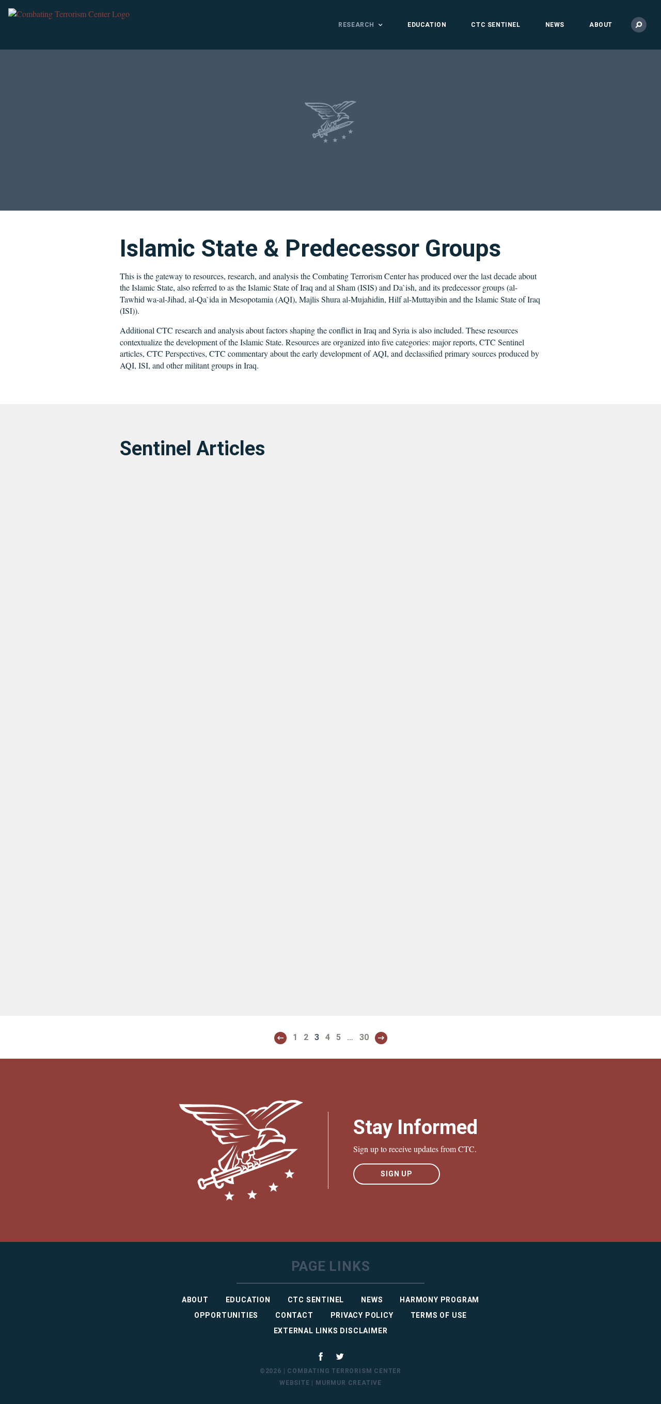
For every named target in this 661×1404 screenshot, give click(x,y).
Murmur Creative (349, 1382)
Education (426, 24)
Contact (294, 1315)
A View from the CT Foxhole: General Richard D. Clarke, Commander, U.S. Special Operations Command (214, 924)
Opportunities (226, 1315)
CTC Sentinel (495, 24)
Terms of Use (439, 1315)
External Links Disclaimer (331, 1331)
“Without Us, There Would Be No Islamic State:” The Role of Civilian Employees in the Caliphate (418, 836)
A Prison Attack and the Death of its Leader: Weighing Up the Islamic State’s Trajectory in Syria (212, 637)
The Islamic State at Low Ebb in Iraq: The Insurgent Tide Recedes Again (423, 721)
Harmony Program (439, 1300)
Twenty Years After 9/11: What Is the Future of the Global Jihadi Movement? (425, 934)
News (554, 24)
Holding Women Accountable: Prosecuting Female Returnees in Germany (206, 836)
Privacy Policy (362, 1315)
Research (356, 24)
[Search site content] (639, 25)
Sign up (397, 1174)
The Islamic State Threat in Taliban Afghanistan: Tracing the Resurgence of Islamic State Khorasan (215, 739)
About (600, 24)
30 (364, 1037)
